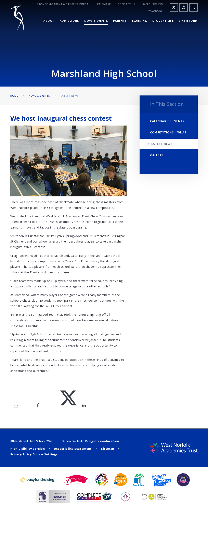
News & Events (39, 95)
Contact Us (126, 4)
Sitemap (107, 448)
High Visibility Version (27, 448)
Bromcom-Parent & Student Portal (63, 4)
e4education (109, 441)
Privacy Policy (20, 454)
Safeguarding (152, 4)
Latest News (70, 95)
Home (14, 95)
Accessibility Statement (73, 448)
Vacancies (155, 10)
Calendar (104, 4)
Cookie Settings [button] (45, 454)
